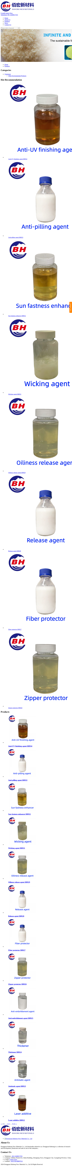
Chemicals (7, 74)
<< (1, 1124)
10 (14, 1124)
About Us (7, 19)
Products (7, 21)
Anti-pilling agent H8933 (15, 237)
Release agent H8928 (14, 551)
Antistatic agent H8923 (17, 1086)
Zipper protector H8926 (15, 708)
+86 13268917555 (16, 1156)
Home (6, 18)
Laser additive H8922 (16, 1120)
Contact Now (13, 1159)
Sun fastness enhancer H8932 (17, 316)
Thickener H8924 (15, 1052)
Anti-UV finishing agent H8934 (17, 159)
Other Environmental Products (17, 76)
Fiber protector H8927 (14, 629)
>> (16, 1124)
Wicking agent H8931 (14, 394)
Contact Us (7, 25)
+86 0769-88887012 (16, 1161)
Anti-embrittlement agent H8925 (20, 1018)
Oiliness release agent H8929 (17, 472)
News (6, 23)
